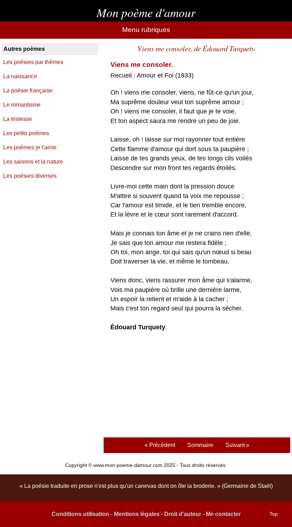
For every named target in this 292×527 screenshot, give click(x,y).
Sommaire (200, 445)
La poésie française (28, 90)
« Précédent (160, 445)
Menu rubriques (146, 29)
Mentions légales (137, 514)
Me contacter (223, 514)
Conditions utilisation (80, 514)
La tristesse (17, 119)
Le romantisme (22, 105)
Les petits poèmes (26, 133)
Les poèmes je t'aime (30, 147)
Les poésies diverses (30, 176)
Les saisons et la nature (33, 162)
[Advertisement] (196, 385)
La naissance (20, 76)
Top (274, 514)
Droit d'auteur (182, 514)
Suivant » (237, 445)
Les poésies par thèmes (33, 62)
